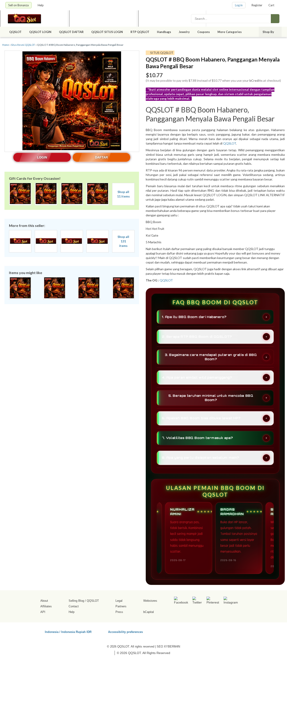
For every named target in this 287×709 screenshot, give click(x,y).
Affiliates (46, 606)
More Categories (229, 32)
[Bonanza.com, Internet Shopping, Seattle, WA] (217, 631)
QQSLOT (15, 32)
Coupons (203, 32)
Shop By (269, 32)
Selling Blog (76, 600)
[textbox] (231, 18)
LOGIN (42, 157)
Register (257, 5)
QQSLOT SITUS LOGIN (107, 32)
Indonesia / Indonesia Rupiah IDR (68, 631)
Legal (118, 600)
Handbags (164, 32)
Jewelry (184, 32)
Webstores (150, 600)
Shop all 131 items (123, 241)
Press (119, 612)
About (44, 600)
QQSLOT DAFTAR (71, 32)
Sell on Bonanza (18, 5)
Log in (239, 5)
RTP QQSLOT (139, 32)
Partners (120, 606)
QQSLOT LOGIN (40, 32)
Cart (271, 5)
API (42, 612)
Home (5, 44)
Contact (74, 606)
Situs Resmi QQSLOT (23, 44)
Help (41, 5)
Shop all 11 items (123, 194)
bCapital (148, 612)
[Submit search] (275, 18)
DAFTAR (101, 157)
